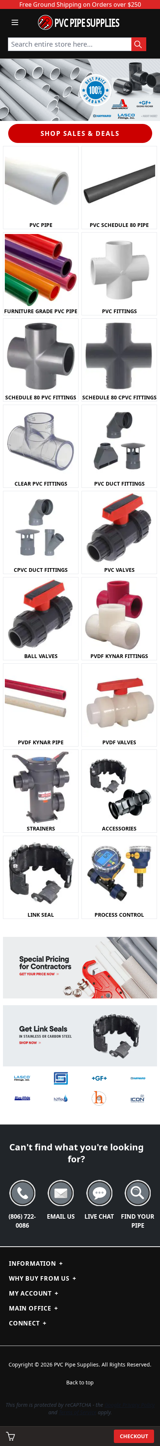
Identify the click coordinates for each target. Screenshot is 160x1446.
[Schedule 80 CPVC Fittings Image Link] (119, 356)
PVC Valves (119, 569)
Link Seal (41, 914)
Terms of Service (77, 1412)
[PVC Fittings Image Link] (119, 270)
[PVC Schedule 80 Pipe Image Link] (119, 183)
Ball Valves (41, 656)
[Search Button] (138, 44)
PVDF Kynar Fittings (119, 656)
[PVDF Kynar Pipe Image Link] (40, 701)
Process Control (119, 914)
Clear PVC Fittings (41, 483)
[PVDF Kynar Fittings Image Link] (119, 614)
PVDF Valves (119, 742)
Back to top (80, 1382)
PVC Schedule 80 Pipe (119, 224)
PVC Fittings (119, 311)
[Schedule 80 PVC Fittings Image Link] (40, 356)
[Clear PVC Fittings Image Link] (40, 442)
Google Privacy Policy (130, 1404)
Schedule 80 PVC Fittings (40, 397)
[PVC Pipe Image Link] (40, 183)
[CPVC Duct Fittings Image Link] (40, 528)
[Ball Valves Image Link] (40, 614)
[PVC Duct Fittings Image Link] (119, 442)
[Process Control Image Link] (119, 873)
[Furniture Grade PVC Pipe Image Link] (40, 270)
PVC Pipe (40, 224)
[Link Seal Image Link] (40, 873)
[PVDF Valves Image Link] (119, 701)
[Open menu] (15, 22)
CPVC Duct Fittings (41, 569)
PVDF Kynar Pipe (41, 742)
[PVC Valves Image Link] (119, 528)
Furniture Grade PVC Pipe (40, 311)
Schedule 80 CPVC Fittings (119, 397)
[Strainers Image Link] (40, 787)
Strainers (41, 828)
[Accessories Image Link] (119, 787)
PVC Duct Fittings (119, 483)
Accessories (119, 828)
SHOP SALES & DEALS (80, 133)
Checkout (134, 1436)
